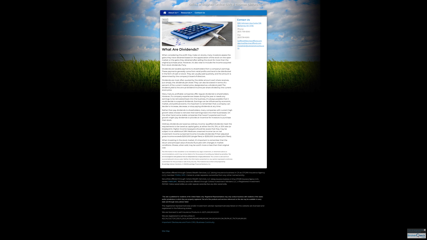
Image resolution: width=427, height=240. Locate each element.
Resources (185, 13)
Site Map (166, 231)
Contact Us (200, 13)
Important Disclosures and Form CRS (178, 222)
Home (164, 12)
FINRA (178, 175)
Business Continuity (205, 222)
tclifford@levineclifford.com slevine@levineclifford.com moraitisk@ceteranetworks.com (251, 44)
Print (165, 20)
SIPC (183, 175)
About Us (172, 13)
